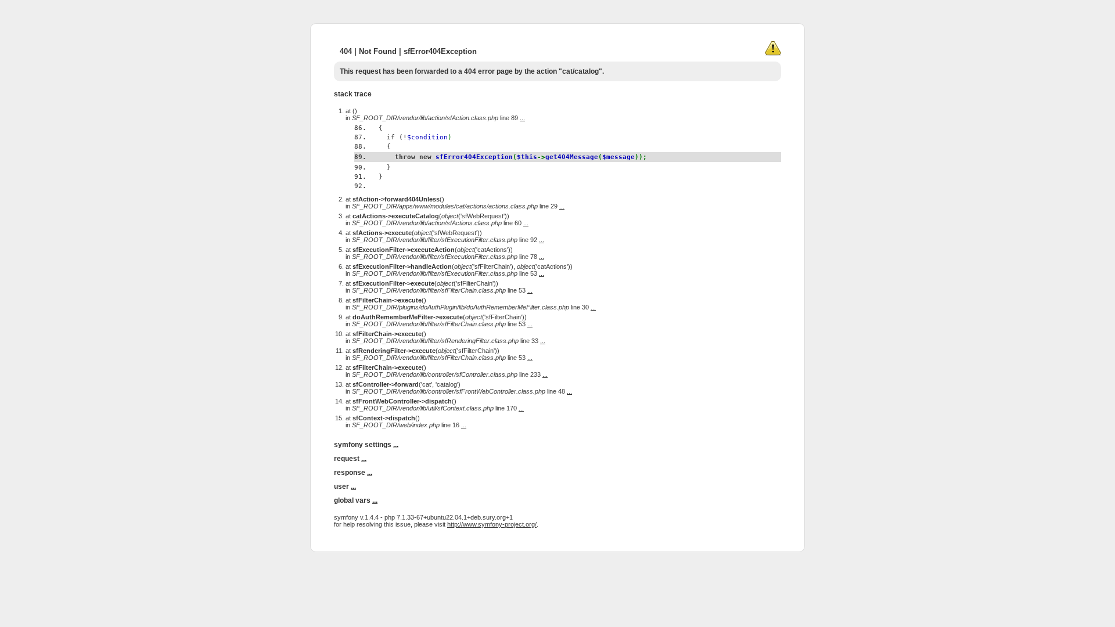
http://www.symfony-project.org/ (492, 524)
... (522, 117)
